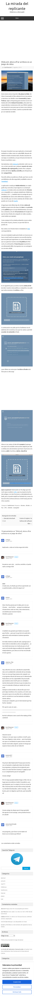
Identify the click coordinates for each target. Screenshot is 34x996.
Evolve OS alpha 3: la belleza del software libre (26, 521)
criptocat (4, 190)
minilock (10, 507)
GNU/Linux (4, 887)
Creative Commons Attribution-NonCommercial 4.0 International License (16, 951)
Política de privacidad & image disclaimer (12, 940)
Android (3, 878)
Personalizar (17, 987)
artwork (3, 881)
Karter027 (9, 755)
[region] (17, 979)
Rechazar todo (17, 992)
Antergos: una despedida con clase (17, 921)
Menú (17, 18)
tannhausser (8, 67)
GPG (15, 492)
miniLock (15, 164)
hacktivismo (11, 505)
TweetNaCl (4, 181)
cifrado (28, 505)
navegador (16, 507)
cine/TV (3, 884)
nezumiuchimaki (11, 824)
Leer (2, 899)
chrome (23, 505)
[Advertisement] (17, 40)
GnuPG (16, 201)
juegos (3, 896)
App (29, 229)
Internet (3, 893)
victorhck (3, 921)
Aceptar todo (17, 982)
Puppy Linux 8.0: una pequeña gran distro (17, 908)
